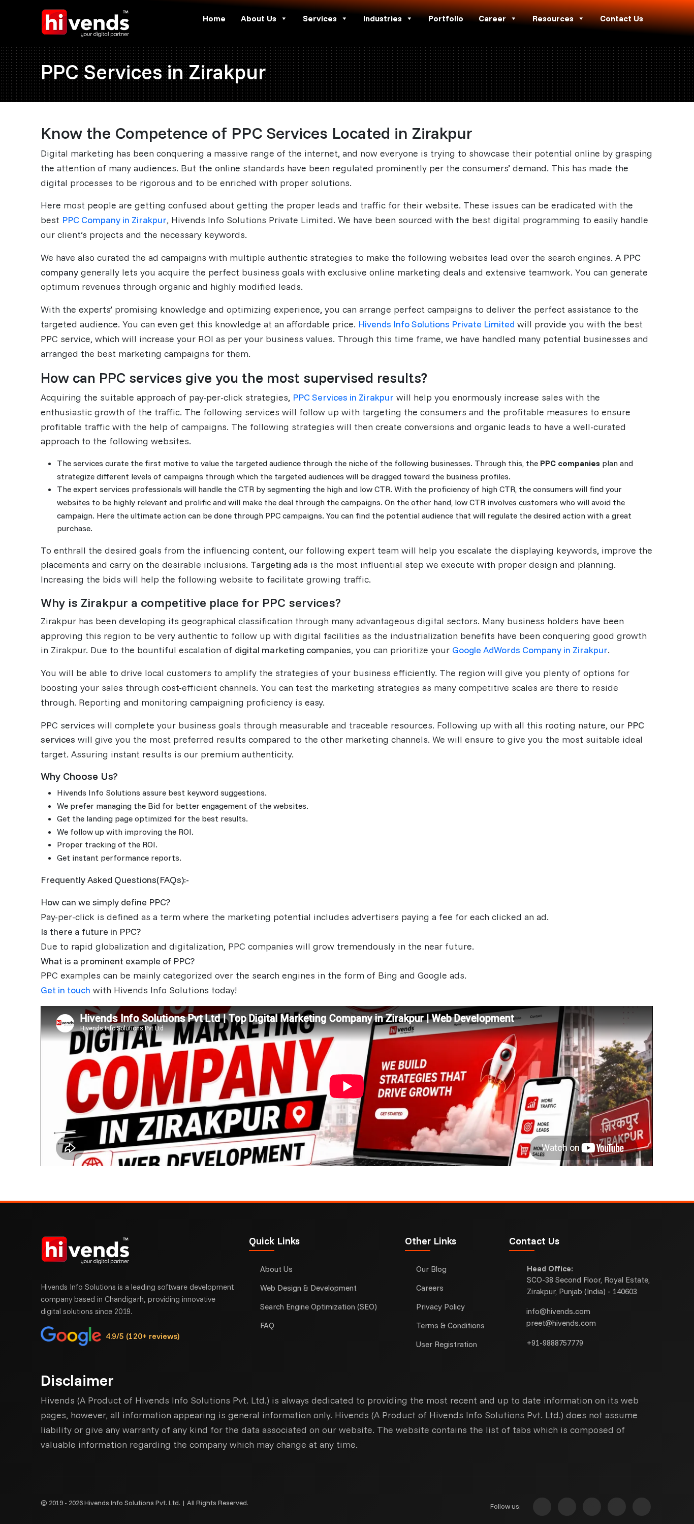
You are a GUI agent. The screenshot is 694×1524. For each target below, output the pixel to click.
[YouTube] (617, 1507)
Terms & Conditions (450, 1325)
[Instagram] (542, 1507)
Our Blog (431, 1269)
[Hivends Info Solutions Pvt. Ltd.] (112, 23)
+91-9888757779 (555, 1343)
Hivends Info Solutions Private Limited (436, 324)
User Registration (446, 1344)
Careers (430, 1288)
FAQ (267, 1325)
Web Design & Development (308, 1288)
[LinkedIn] (642, 1507)
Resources (553, 18)
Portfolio (445, 18)
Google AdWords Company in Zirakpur (530, 650)
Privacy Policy (440, 1307)
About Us (258, 18)
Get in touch (65, 990)
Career (492, 18)
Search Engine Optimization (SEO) (318, 1307)
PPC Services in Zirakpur (343, 397)
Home (214, 18)
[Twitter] (592, 1507)
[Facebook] (567, 1507)
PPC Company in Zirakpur (114, 220)
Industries (382, 18)
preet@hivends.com (561, 1323)
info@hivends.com (558, 1311)
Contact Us (621, 18)
